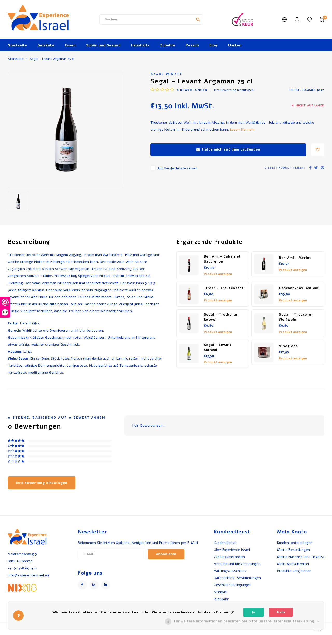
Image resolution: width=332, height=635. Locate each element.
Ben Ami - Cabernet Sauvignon (222, 259)
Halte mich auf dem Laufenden (231, 149)
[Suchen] (198, 19)
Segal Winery (166, 74)
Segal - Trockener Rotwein (221, 317)
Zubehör (167, 45)
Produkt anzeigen (218, 274)
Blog (213, 45)
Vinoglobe (288, 346)
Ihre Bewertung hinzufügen (234, 90)
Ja (253, 612)
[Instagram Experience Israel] (94, 584)
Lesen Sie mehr (242, 129)
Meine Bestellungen (293, 549)
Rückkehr (221, 599)
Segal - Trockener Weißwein (296, 317)
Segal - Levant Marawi (218, 347)
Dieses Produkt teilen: (285, 168)
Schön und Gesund (103, 45)
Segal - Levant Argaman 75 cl (52, 58)
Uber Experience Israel (232, 549)
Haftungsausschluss (230, 570)
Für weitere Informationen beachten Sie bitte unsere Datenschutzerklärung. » (246, 621)
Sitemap (220, 591)
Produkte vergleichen (294, 570)
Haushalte (140, 45)
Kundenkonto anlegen (295, 542)
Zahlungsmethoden (229, 556)
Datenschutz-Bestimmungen (237, 577)
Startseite (17, 45)
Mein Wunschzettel (293, 563)
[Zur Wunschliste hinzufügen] (317, 149)
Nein (281, 612)
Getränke (45, 45)
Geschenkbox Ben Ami (299, 288)
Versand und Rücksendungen (237, 563)
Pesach (192, 45)
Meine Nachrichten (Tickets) (300, 556)
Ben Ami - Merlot (295, 257)
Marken (234, 45)
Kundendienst (225, 542)
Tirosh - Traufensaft (224, 288)
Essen (70, 45)
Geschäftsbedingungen (232, 584)
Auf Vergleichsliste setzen (177, 168)
